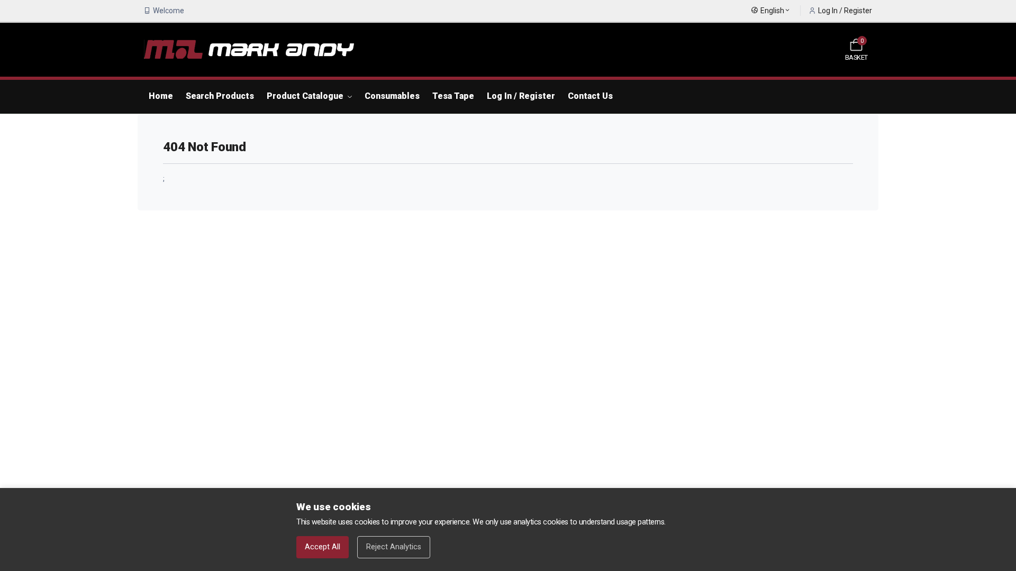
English (772, 10)
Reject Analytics (393, 546)
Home (161, 96)
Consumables (392, 96)
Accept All (322, 546)
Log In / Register (845, 10)
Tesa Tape (453, 96)
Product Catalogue (306, 96)
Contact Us (590, 96)
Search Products (220, 96)
